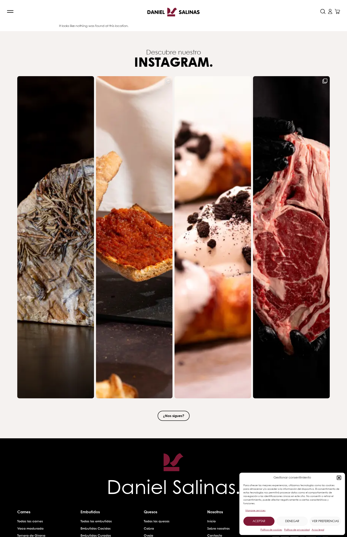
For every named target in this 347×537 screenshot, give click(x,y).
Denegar (292, 521)
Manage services (255, 510)
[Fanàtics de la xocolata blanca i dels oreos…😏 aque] (213, 237)
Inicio (211, 521)
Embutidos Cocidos (96, 528)
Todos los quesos (156, 521)
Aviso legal (318, 530)
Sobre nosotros (218, 528)
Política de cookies (271, 530)
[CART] (337, 11)
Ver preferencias (325, 521)
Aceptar (259, 521)
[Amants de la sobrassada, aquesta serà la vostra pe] (134, 237)
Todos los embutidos (96, 521)
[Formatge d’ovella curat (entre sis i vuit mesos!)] (55, 237)
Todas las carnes (30, 521)
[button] (339, 478)
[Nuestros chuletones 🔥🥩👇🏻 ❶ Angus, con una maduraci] (291, 237)
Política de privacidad (297, 530)
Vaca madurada (30, 528)
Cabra (149, 528)
